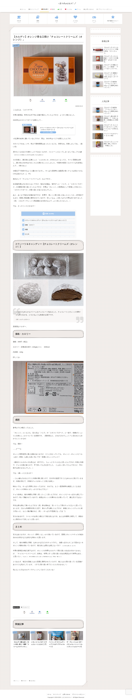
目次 (46, 214)
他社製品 (17, 607)
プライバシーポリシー (78, 694)
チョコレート (26, 607)
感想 (26, 229)
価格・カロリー (30, 225)
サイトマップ (57, 694)
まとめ (27, 234)
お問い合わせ (66, 694)
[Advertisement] (48, 590)
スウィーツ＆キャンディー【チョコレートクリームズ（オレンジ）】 (46, 220)
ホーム (49, 694)
